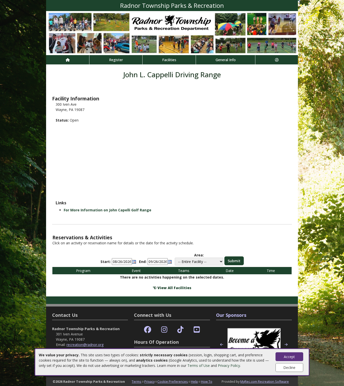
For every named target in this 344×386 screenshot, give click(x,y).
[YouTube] (197, 329)
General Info (226, 59)
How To (206, 381)
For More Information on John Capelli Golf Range (107, 210)
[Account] (276, 59)
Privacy (149, 381)
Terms (136, 381)
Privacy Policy (229, 365)
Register (116, 59)
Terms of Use (198, 365)
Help (194, 381)
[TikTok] (180, 329)
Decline (289, 367)
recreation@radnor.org (85, 344)
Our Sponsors (231, 315)
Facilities (169, 59)
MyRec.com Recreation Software (264, 381)
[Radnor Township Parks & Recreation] (172, 32)
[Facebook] (147, 329)
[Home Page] (67, 59)
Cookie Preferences (172, 381)
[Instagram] (164, 329)
